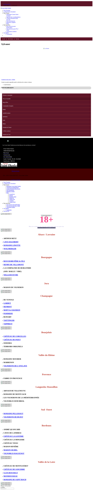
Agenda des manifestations (13, 17)
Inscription (6, 33)
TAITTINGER (8, 320)
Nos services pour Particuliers (11, 27)
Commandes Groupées (8, 106)
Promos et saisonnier (7, 95)
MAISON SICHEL (10, 450)
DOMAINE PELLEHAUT (13, 413)
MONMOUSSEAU (10, 476)
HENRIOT (7, 307)
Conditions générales (15, 179)
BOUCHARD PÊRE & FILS (14, 261)
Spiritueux (5, 116)
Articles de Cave (6, 134)
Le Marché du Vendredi (9, 11)
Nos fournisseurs (10, 21)
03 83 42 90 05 (6, 4)
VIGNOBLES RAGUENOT (13, 453)
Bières (4, 123)
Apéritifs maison (6, 113)
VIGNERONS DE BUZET (13, 417)
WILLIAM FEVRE (10, 275)
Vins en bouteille (6, 98)
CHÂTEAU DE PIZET (12, 340)
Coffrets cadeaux (7, 131)
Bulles (4, 109)
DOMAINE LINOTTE (11, 245)
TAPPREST (7, 324)
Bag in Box (5, 102)
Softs (4, 120)
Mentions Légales (11, 22)
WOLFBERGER (9, 249)
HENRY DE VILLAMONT (13, 265)
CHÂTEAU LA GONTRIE (13, 436)
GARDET (7, 303)
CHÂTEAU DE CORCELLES (14, 336)
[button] (90, 99)
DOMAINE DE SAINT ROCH (14, 480)
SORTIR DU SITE (52, 227)
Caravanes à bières (11, 31)
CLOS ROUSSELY (10, 473)
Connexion (9, 34)
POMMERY (8, 313)
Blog (7, 23)
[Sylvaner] (46, 61)
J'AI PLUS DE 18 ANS (42, 227)
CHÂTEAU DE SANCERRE (14, 469)
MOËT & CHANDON (11, 310)
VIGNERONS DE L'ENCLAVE (15, 366)
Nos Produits (6, 10)
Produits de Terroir (7, 127)
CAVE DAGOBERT (10, 242)
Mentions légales (15, 171)
